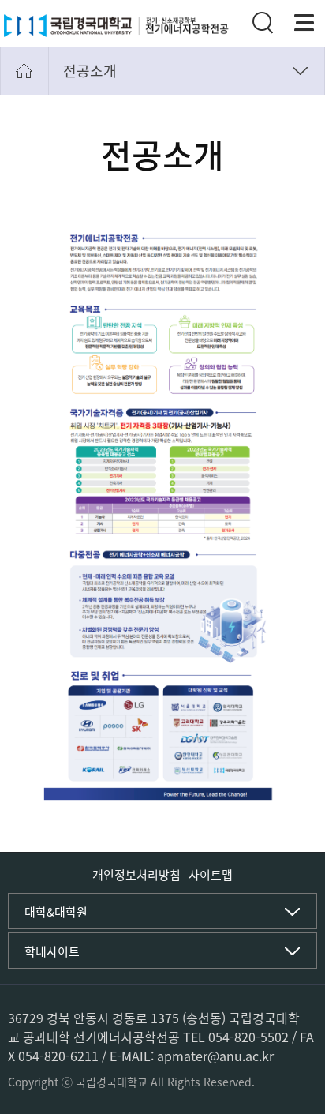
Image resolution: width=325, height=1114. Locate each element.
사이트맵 (211, 874)
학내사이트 (52, 951)
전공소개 (90, 70)
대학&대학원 (56, 912)
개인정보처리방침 (136, 874)
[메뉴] (304, 22)
